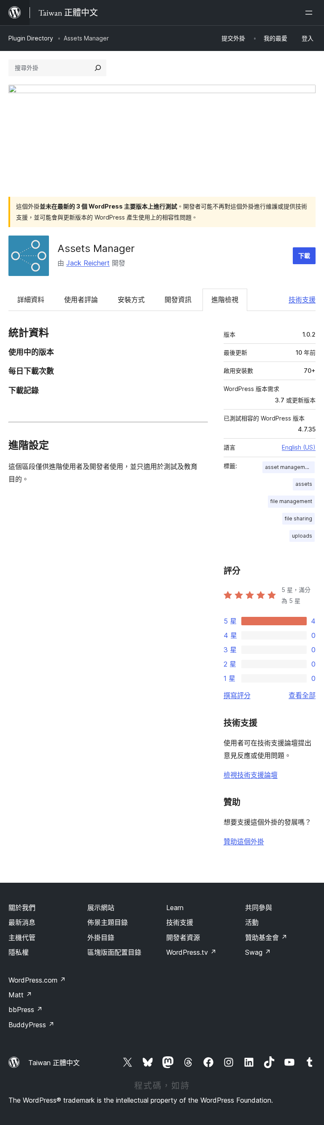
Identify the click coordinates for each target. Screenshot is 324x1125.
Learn (175, 907)
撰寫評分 (237, 695)
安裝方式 (131, 299)
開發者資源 (183, 937)
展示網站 (100, 907)
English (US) (299, 447)
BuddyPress (31, 1025)
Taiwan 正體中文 (54, 1062)
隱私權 (18, 952)
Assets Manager (96, 248)
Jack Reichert (88, 263)
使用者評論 (81, 299)
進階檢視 (224, 299)
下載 (304, 255)
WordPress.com (37, 980)
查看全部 (302, 695)
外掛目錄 (100, 937)
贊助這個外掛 (244, 841)
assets (303, 484)
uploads (302, 536)
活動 (252, 922)
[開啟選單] (310, 12)
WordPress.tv (191, 952)
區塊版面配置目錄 (114, 952)
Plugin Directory (30, 38)
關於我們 (21, 907)
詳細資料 (30, 299)
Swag (258, 952)
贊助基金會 (266, 937)
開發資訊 (178, 299)
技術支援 (302, 299)
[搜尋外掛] (97, 67)
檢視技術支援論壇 (251, 775)
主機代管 (21, 937)
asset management (289, 467)
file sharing (298, 518)
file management (291, 501)
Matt (20, 995)
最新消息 (21, 922)
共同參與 (258, 907)
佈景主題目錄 (107, 922)
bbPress (25, 1009)
